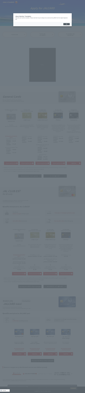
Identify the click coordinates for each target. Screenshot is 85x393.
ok (66, 24)
